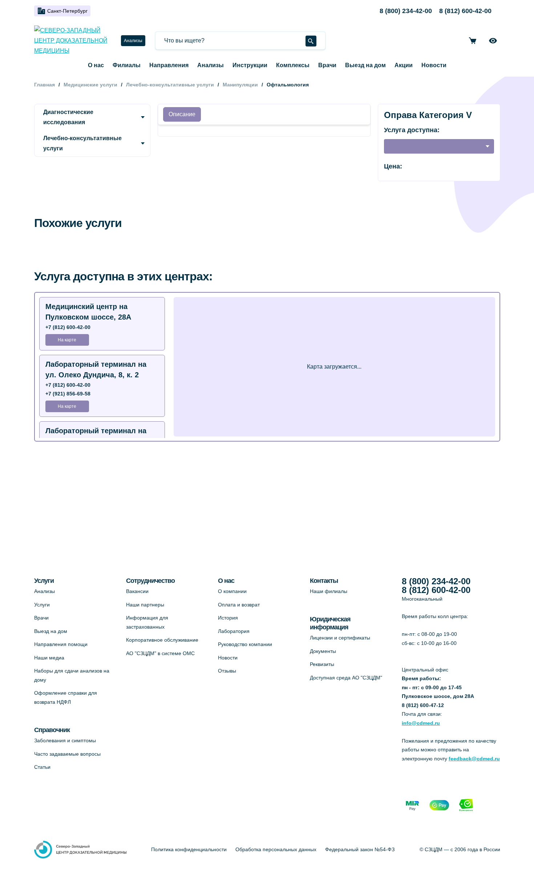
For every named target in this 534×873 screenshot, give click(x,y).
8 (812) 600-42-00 (465, 11)
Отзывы (227, 671)
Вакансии (137, 591)
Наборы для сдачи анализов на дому (71, 675)
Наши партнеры (145, 605)
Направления (169, 65)
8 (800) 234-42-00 (406, 11)
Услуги (42, 605)
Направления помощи (61, 644)
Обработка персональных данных (275, 849)
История (228, 618)
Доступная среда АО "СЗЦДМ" (346, 678)
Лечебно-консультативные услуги (82, 143)
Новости (433, 65)
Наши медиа (49, 658)
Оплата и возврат (239, 605)
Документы (323, 651)
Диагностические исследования (68, 117)
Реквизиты (322, 664)
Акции (404, 65)
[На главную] (73, 40)
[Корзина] (472, 40)
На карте (67, 339)
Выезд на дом (365, 65)
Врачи (327, 65)
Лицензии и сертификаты (340, 638)
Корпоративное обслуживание (162, 640)
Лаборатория (234, 631)
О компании (232, 591)
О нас (96, 65)
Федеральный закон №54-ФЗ (360, 849)
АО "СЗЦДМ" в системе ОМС (160, 653)
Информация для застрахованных (147, 622)
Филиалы (127, 65)
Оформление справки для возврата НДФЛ (65, 697)
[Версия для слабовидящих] (493, 40)
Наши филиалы (328, 591)
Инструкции (249, 65)
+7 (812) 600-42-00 (67, 327)
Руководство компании (245, 644)
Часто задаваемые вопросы (67, 754)
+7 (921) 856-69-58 (67, 394)
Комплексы (293, 65)
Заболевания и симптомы (65, 740)
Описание (182, 114)
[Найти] (311, 41)
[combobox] (439, 146)
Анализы (133, 40)
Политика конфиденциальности (189, 849)
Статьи (42, 767)
